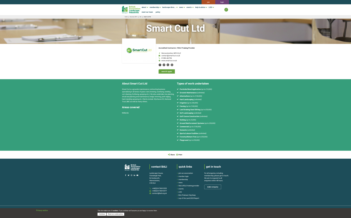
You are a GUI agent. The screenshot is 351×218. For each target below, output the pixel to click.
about (144, 7)
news (181, 7)
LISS (210, 7)
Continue (102, 214)
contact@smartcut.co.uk (170, 56)
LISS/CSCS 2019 (133, 16)
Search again (166, 71)
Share (172, 155)
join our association (186, 173)
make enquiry (212, 187)
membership (154, 7)
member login (184, 176)
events (189, 7)
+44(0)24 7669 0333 (159, 188)
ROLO (140, 16)
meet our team (147, 12)
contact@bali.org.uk (159, 193)
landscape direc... (169, 7)
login (222, 2)
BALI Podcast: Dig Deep (187, 195)
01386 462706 (166, 58)
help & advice (200, 7)
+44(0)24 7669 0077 (159, 191)
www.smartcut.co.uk (169, 61)
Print (180, 155)
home (126, 16)
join (208, 2)
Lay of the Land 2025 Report (189, 198)
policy (158, 12)
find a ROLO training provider (189, 186)
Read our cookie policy (115, 214)
